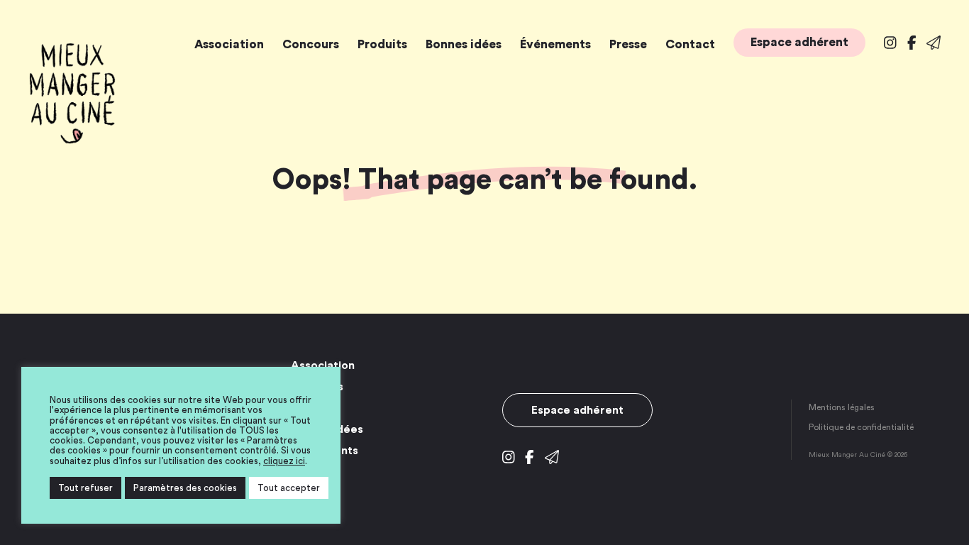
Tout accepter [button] (289, 487)
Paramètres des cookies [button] (185, 487)
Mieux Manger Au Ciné (72, 94)
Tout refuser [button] (85, 487)
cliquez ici (284, 461)
